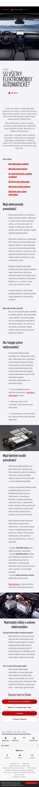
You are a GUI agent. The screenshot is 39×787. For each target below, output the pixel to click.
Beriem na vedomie (31, 783)
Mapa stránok (32, 768)
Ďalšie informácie (14, 584)
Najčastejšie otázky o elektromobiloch (19, 702)
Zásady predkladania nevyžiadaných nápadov (19, 770)
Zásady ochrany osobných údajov (19, 765)
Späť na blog (14, 93)
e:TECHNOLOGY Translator (19, 719)
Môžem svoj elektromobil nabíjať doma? (19, 707)
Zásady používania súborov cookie (13, 768)
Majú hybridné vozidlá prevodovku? (19, 186)
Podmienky (26, 763)
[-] (31, 3)
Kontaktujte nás (14, 763)
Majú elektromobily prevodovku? (19, 164)
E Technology (19, 713)
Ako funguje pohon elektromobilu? (19, 182)
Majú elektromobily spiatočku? (18, 169)
